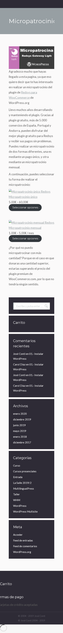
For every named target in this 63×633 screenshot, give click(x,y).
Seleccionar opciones (25, 207)
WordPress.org (22, 551)
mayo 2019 (19, 430)
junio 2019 (19, 425)
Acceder (18, 534)
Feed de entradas (23, 540)
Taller (16, 494)
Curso (16, 465)
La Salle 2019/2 (22, 482)
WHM (16, 500)
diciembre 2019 (22, 419)
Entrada (17, 477)
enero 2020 (20, 413)
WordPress (19, 505)
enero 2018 (20, 436)
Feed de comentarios (25, 546)
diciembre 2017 (22, 442)
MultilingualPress (23, 488)
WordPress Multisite (25, 511)
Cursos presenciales (24, 471)
